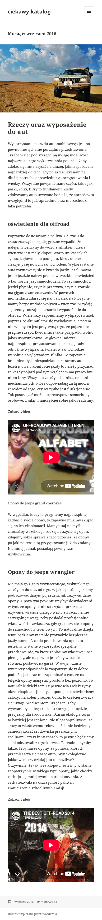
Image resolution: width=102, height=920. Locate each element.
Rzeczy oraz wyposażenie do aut (47, 128)
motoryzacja (49, 902)
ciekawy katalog (29, 11)
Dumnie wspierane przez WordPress (32, 914)
